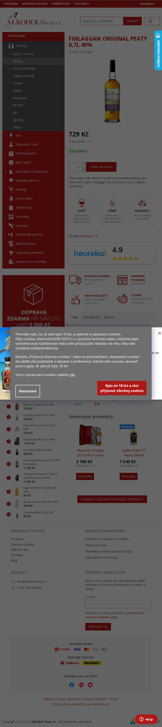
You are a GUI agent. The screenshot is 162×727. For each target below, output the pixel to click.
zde (72, 374)
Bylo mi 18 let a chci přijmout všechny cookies (122, 388)
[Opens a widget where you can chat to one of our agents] (146, 719)
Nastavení (27, 391)
